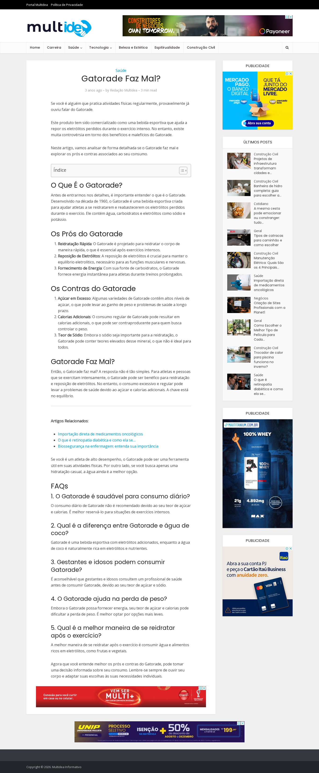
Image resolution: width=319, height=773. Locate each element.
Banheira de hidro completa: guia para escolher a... (268, 191)
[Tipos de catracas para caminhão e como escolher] (240, 238)
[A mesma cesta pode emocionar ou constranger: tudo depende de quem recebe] (240, 210)
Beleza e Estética (133, 47)
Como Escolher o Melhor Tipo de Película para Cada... (268, 332)
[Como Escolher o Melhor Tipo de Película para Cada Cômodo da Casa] (240, 327)
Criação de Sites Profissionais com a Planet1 (269, 308)
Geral (258, 231)
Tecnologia (99, 47)
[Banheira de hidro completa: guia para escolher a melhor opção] (240, 188)
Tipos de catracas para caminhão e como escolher (268, 240)
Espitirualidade (167, 47)
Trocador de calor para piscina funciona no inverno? (268, 359)
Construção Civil (201, 47)
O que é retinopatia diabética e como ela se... (268, 386)
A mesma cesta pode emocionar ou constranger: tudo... (267, 215)
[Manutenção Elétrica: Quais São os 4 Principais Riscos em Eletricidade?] (240, 260)
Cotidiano (261, 203)
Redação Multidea (123, 90)
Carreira (54, 47)
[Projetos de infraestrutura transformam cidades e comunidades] (240, 161)
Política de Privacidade (67, 5)
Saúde (73, 47)
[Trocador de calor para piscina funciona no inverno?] (240, 354)
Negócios (261, 298)
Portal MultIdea (37, 5)
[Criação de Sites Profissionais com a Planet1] (240, 305)
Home (35, 47)
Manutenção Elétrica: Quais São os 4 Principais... (269, 263)
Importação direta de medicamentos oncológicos (269, 285)
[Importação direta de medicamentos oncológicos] (240, 282)
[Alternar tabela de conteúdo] (181, 171)
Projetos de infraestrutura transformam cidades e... (265, 166)
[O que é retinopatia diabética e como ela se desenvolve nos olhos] (240, 382)
